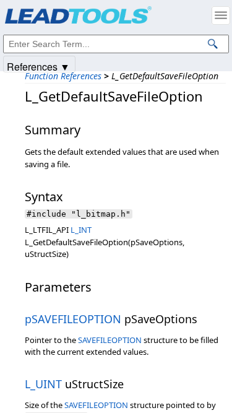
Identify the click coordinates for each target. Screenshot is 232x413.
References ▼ (38, 65)
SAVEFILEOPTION (110, 340)
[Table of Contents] (221, 15)
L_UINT (43, 383)
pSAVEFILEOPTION (73, 318)
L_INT (81, 229)
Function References (63, 76)
